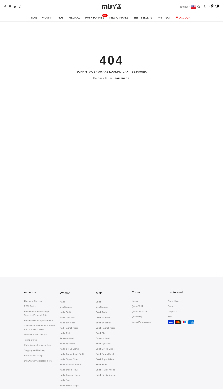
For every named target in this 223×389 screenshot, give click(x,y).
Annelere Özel (67, 338)
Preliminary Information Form (38, 345)
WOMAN (47, 17)
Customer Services (33, 301)
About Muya (173, 301)
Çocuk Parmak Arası (141, 322)
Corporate (172, 311)
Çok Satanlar (66, 307)
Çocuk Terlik (137, 306)
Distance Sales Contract (35, 334)
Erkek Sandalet (103, 317)
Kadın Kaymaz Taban (70, 375)
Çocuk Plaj (137, 316)
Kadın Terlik (65, 312)
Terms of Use (30, 340)
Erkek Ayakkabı (103, 343)
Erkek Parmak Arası (105, 328)
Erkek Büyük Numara (106, 375)
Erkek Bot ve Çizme (105, 349)
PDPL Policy (30, 306)
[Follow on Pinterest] (20, 7)
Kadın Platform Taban (70, 364)
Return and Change (33, 355)
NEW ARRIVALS (118, 17)
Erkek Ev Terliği (103, 322)
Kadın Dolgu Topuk (69, 370)
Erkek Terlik (101, 312)
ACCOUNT (185, 17)
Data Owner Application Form (38, 361)
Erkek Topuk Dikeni (105, 359)
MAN (34, 17)
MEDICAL (74, 17)
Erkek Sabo (101, 364)
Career (171, 306)
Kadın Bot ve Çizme (69, 349)
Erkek (98, 302)
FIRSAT (165, 17)
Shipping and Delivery (34, 350)
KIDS (60, 17)
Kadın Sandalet (67, 317)
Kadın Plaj (65, 333)
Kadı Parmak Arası (69, 328)
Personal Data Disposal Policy (38, 320)
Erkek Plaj (100, 333)
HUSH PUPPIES (95, 17)
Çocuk (135, 301)
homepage (122, 78)
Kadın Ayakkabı (67, 343)
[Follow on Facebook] (5, 7)
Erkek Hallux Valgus (105, 370)
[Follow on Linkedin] (15, 7)
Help (170, 316)
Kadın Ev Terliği (67, 322)
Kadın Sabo (65, 380)
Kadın (63, 302)
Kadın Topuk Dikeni (69, 359)
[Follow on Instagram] (10, 7)
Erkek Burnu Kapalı (105, 354)
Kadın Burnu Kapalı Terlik (72, 354)
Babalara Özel (103, 338)
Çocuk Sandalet (139, 311)
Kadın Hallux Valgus (69, 385)
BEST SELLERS (142, 17)
